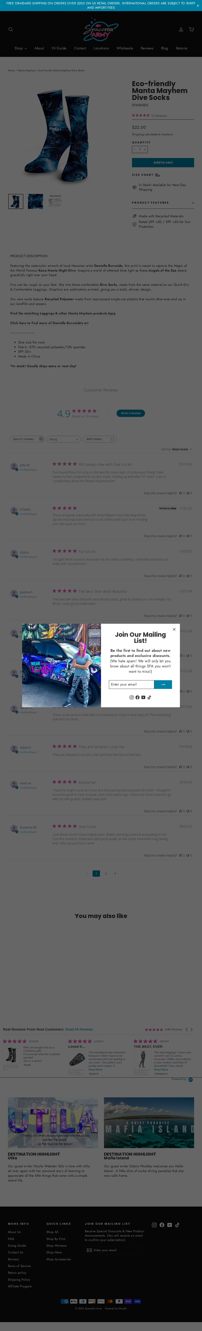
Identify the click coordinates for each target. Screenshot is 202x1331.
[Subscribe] (163, 684)
